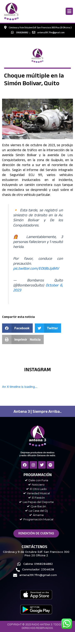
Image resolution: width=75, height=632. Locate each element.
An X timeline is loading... (19, 387)
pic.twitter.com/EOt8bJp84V (36, 269)
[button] (69, 11)
